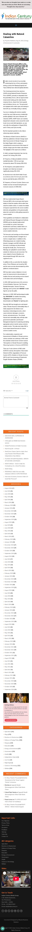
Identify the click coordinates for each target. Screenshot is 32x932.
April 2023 (7, 601)
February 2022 (9, 641)
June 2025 (7, 528)
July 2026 (7, 491)
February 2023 (9, 607)
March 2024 (8, 570)
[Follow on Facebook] (3, 911)
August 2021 (8, 658)
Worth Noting (8, 468)
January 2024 (8, 576)
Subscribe (4, 834)
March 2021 (8, 672)
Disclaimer (5, 827)
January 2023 (8, 610)
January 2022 (8, 644)
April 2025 (7, 533)
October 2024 (8, 550)
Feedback (4, 829)
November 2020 (9, 683)
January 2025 (8, 542)
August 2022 (8, 624)
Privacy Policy (6, 823)
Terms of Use (5, 825)
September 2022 (9, 621)
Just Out (7, 760)
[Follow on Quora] (18, 911)
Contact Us (5, 836)
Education (7, 745)
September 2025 (9, 519)
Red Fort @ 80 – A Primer (12, 448)
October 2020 (8, 686)
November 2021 (9, 649)
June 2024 (7, 562)
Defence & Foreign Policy (12, 740)
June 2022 (7, 630)
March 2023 (8, 604)
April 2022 (7, 635)
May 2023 (7, 598)
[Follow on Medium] (21, 911)
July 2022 (7, 627)
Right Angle (8, 762)
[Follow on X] (9, 911)
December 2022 (9, 613)
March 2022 (8, 638)
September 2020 (9, 689)
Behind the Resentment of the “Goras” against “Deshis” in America (16, 780)
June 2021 (7, 664)
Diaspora (7, 743)
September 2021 (9, 655)
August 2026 (8, 488)
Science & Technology (11, 765)
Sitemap (4, 832)
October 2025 (8, 516)
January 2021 (8, 678)
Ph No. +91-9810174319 (8, 904)
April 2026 (7, 499)
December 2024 (9, 545)
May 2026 (7, 496)
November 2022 (9, 615)
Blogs (6, 734)
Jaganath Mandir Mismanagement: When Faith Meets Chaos (15, 787)
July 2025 (7, 525)
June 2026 (7, 494)
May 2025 (7, 530)
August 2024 (8, 556)
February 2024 (9, 573)
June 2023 (7, 596)
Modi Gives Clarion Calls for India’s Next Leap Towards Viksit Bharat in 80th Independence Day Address (16, 454)
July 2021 (7, 661)
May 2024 (7, 564)
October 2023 (8, 584)
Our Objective (5, 820)
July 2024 (7, 559)
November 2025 (9, 513)
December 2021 (9, 647)
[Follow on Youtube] (15, 911)
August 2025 (8, 522)
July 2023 (7, 593)
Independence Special (11, 757)
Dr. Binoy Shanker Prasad (12, 778)
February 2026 (9, 505)
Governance (8, 751)
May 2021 (7, 666)
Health (6, 754)
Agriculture (8, 731)
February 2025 (9, 539)
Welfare (7, 768)
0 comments (16, 43)
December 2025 (9, 511)
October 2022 (8, 618)
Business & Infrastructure (12, 737)
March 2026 (8, 502)
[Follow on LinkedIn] (12, 911)
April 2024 (7, 567)
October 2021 (8, 652)
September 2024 (9, 553)
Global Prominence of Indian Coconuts (15, 446)
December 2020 (9, 681)
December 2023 (9, 579)
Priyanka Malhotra (10, 40)
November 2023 (9, 581)
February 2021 (9, 675)
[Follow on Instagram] (6, 911)
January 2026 (8, 508)
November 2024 (9, 547)
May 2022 (7, 632)
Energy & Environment (11, 748)
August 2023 (8, 590)
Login (27, 390)
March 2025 (8, 536)
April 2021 (7, 669)
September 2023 (9, 587)
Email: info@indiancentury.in (9, 906)
